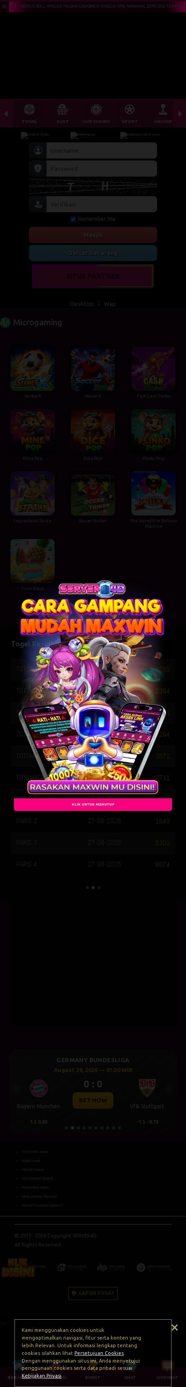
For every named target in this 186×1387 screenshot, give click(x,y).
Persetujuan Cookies (99, 1353)
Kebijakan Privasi (41, 1375)
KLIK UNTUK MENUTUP (93, 804)
